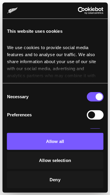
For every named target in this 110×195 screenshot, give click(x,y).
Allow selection (55, 160)
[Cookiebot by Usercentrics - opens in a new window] (78, 10)
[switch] (95, 115)
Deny (55, 179)
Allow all (55, 141)
